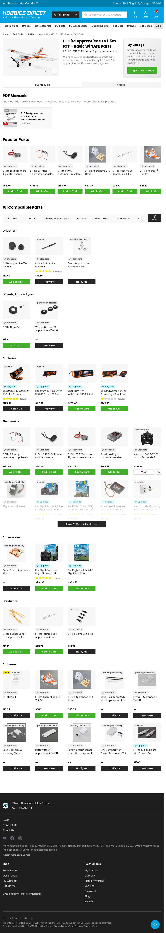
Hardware (10, 601)
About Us (8, 830)
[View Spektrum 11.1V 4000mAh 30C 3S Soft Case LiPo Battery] (82, 373)
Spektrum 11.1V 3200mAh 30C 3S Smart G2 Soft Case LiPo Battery (48, 392)
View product (110, 51)
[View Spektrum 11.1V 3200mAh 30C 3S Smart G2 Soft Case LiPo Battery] (49, 373)
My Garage (143, 3)
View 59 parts (93, 51)
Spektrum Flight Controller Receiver (111, 456)
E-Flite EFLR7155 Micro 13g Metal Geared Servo (14, 172)
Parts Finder (10, 870)
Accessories (123, 218)
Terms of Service (83, 926)
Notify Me (49, 281)
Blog (131, 3)
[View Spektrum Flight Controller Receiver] (114, 436)
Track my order (94, 881)
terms (17, 918)
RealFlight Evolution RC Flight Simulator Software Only (80, 571)
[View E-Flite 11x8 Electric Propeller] (49, 246)
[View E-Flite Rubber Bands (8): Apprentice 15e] (16, 616)
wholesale (36, 893)
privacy (7, 918)
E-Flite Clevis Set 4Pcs (80, 633)
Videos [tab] (121, 84)
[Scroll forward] (157, 170)
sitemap (28, 918)
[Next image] (54, 71)
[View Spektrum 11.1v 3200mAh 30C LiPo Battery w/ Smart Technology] (16, 373)
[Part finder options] (76, 14)
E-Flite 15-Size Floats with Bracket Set (144, 751)
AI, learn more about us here (16, 855)
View (144, 472)
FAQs (6, 820)
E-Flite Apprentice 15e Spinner (15, 265)
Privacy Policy (60, 926)
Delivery (89, 875)
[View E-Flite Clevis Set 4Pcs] (82, 616)
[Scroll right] (142, 218)
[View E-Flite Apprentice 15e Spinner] (16, 246)
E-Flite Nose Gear (12, 327)
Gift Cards (9, 886)
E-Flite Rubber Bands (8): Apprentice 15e (14, 635)
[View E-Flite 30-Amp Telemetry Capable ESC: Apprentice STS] (42, 154)
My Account (92, 870)
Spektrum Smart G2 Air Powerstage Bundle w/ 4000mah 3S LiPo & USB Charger (114, 392)
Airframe (12, 218)
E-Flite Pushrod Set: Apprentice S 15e (123, 172)
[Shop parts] (158, 472)
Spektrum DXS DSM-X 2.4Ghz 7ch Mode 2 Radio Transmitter (145, 456)
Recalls (89, 901)
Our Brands (10, 875)
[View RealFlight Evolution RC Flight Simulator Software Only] (82, 553)
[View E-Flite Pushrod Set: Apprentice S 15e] (125, 154)
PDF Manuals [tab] (42, 84)
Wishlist (157, 3)
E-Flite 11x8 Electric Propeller (45, 265)
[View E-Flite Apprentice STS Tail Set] (152, 154)
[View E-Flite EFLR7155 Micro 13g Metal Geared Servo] (15, 154)
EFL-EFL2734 (9, 697)
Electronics (101, 218)
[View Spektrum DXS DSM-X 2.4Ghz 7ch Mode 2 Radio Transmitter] (147, 436)
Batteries (82, 218)
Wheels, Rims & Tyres (56, 218)
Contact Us (119, 3)
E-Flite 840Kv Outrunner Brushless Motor (69, 172)
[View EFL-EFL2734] (16, 679)
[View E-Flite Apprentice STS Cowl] (97, 154)
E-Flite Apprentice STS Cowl (97, 172)
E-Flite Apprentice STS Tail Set (152, 172)
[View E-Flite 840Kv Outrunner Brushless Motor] (70, 154)
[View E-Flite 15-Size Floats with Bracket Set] (147, 732)
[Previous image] (46, 71)
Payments (90, 891)
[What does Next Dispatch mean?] (37, 3)
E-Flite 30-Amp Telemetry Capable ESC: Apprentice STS (41, 172)
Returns (89, 886)
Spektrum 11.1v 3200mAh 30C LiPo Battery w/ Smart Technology (16, 392)
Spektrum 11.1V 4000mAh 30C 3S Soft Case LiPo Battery (80, 392)
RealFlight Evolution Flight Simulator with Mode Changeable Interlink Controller (46, 571)
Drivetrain (30, 218)
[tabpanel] (82, 108)
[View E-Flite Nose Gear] (16, 310)
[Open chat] (155, 924)
